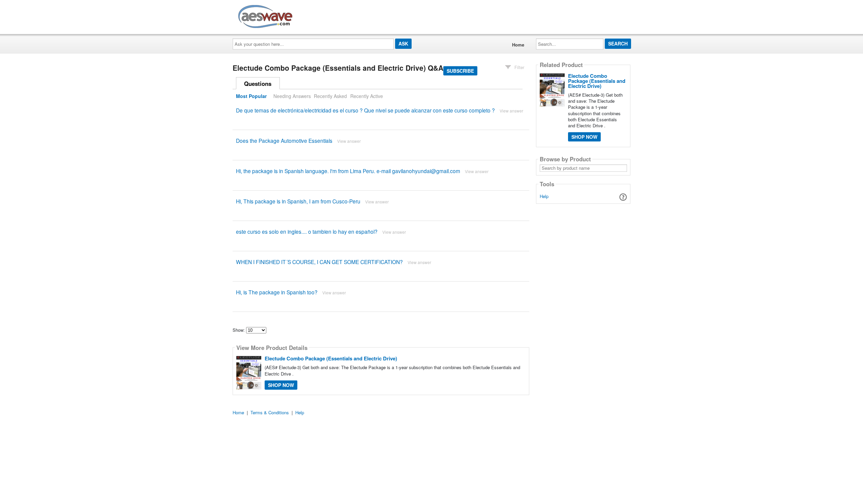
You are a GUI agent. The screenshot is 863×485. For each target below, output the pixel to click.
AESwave (314, 15)
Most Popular (251, 96)
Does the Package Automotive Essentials (284, 140)
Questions (257, 83)
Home (518, 44)
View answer (511, 111)
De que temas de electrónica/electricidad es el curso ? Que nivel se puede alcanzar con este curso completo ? (365, 110)
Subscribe (460, 70)
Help (544, 196)
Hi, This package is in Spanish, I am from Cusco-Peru (298, 201)
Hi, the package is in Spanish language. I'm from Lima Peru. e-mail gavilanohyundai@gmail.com (348, 170)
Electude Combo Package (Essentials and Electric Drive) (331, 358)
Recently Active (366, 96)
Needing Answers (292, 96)
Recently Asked (330, 96)
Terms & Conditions (269, 412)
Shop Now (281, 385)
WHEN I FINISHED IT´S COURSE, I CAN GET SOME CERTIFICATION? (319, 261)
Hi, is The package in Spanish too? (277, 292)
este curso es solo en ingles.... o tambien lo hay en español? (307, 231)
